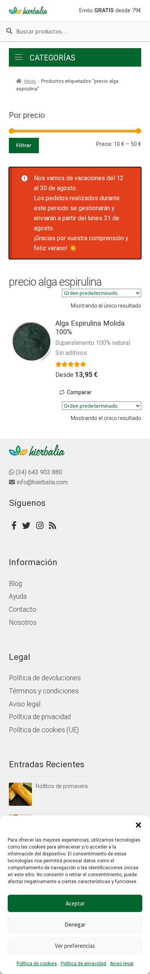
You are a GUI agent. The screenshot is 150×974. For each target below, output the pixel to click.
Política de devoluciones (45, 678)
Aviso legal (121, 963)
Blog (15, 583)
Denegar (75, 924)
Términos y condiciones (44, 691)
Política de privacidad (83, 963)
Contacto (22, 609)
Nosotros (23, 622)
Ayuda (18, 596)
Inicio (30, 81)
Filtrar (23, 145)
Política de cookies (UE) (44, 730)
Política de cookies (37, 963)
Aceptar (75, 903)
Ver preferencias (75, 945)
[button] (138, 825)
